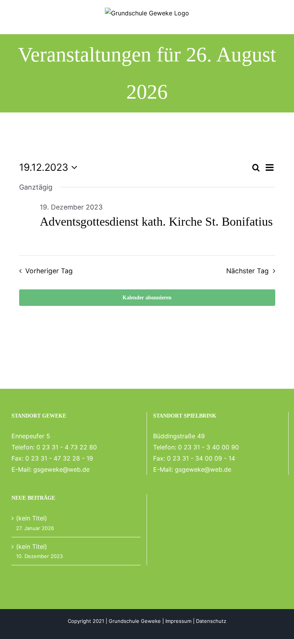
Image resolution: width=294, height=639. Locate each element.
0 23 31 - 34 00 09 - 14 (201, 458)
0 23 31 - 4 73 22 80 (66, 447)
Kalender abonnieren (147, 298)
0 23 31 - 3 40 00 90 (208, 447)
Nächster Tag (247, 271)
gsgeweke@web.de (61, 469)
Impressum (178, 621)
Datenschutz (211, 621)
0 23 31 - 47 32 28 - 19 (59, 458)
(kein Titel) (31, 518)
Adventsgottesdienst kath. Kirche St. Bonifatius (156, 221)
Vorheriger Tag (49, 271)
